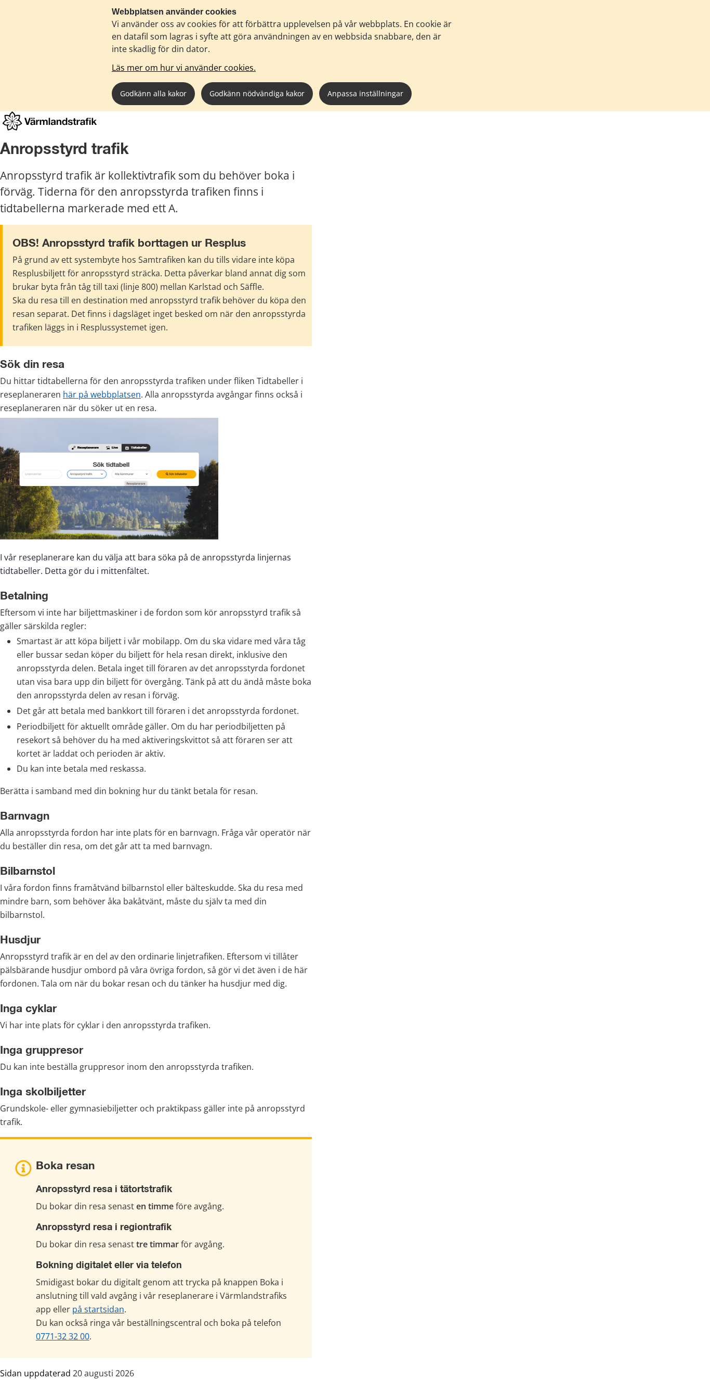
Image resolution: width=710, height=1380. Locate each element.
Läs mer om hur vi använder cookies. (184, 67)
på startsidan (98, 1309)
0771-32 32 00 (62, 1336)
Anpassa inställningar (365, 93)
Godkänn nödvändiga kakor (257, 93)
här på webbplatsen (102, 394)
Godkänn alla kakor (153, 93)
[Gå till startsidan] (49, 127)
